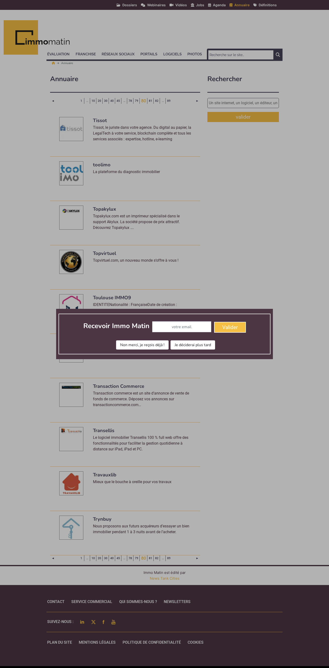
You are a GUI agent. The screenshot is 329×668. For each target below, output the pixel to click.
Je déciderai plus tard (193, 345)
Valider (230, 327)
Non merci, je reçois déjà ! (142, 345)
